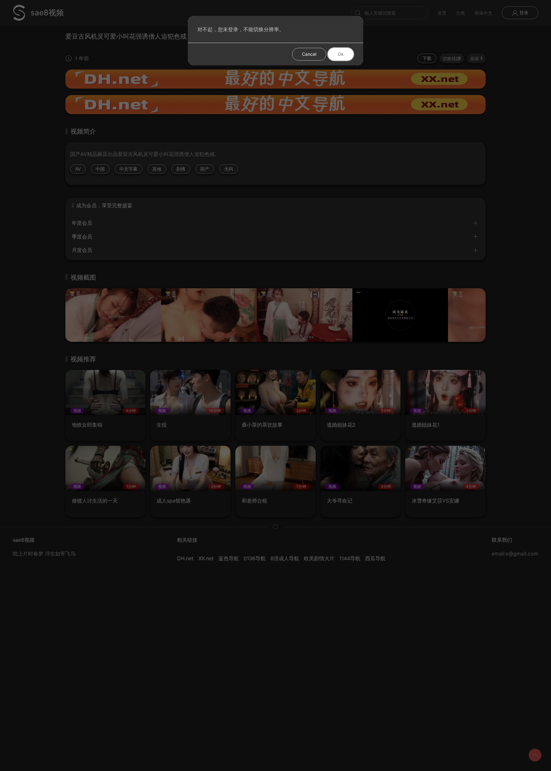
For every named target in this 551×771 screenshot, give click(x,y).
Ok (341, 54)
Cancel (309, 54)
